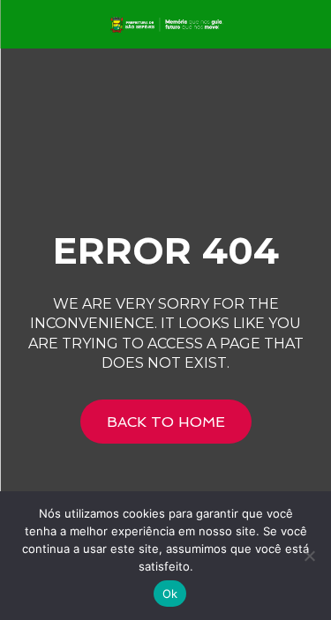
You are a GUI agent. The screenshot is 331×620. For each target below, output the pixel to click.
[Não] (309, 555)
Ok (170, 593)
